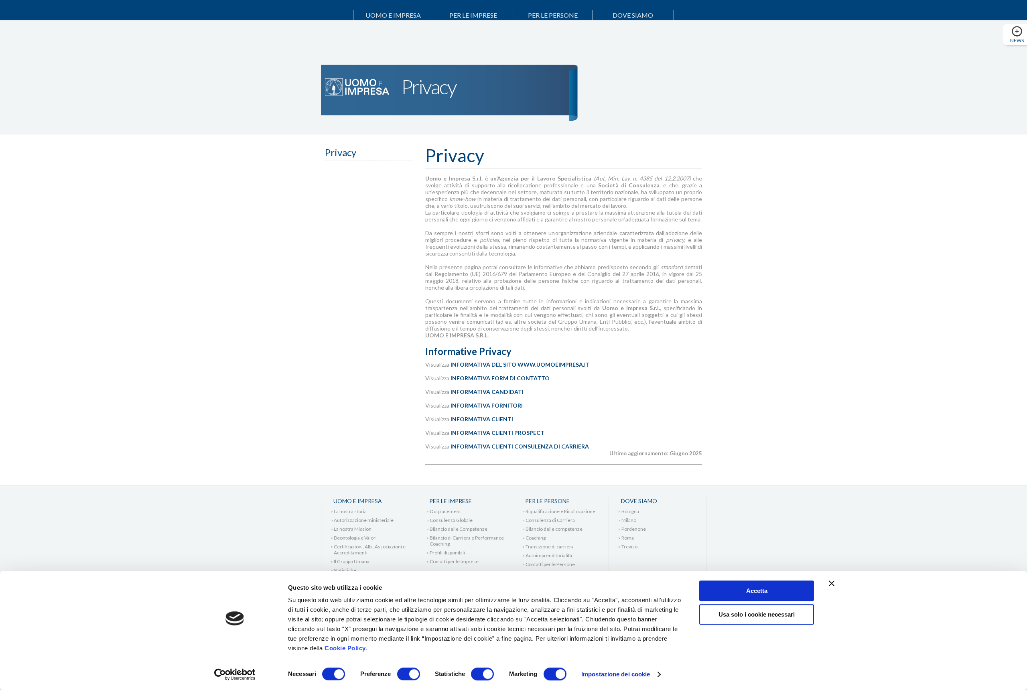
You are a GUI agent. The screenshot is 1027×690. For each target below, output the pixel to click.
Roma (627, 538)
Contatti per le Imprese (454, 561)
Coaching (536, 538)
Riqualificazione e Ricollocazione (560, 511)
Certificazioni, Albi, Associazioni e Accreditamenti (370, 550)
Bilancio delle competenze (554, 529)
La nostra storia (350, 511)
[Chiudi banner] (831, 583)
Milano (628, 520)
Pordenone (633, 529)
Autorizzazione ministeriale (364, 520)
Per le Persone (553, 15)
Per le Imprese (473, 15)
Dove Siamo (633, 15)
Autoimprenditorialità (549, 555)
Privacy (340, 152)
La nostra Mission (352, 529)
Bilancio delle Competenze (458, 529)
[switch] (408, 674)
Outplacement (445, 511)
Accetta (756, 590)
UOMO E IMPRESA (393, 15)
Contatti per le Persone (550, 564)
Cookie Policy (345, 648)
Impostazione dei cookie (615, 674)
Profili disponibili (447, 553)
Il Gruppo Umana (351, 561)
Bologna (630, 511)
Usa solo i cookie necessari (756, 614)
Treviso (629, 547)
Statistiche (345, 570)
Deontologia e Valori (355, 538)
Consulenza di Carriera (550, 520)
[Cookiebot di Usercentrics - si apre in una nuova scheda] (235, 674)
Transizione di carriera (550, 547)
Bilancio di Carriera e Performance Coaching (467, 541)
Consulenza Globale (451, 520)
